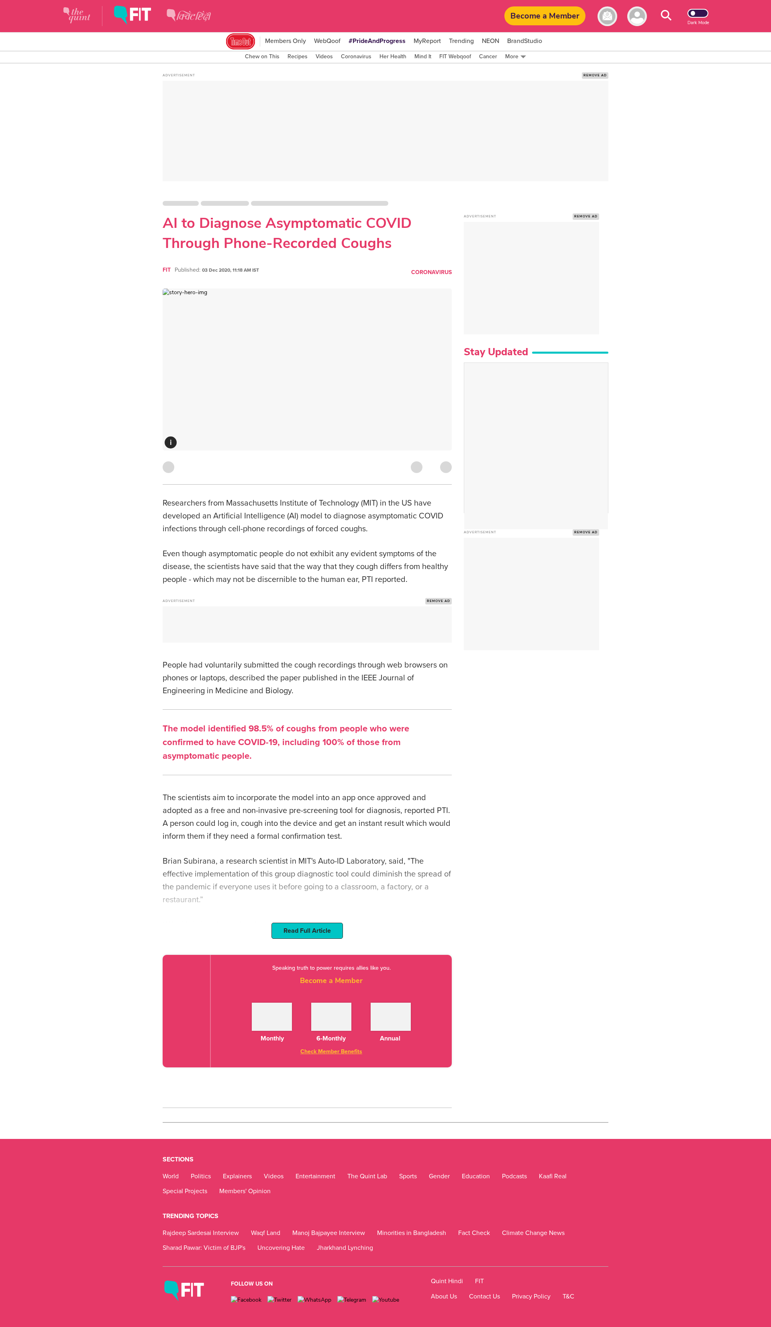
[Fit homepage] (138, 16)
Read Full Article (307, 931)
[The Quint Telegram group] (351, 1300)
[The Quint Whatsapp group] (314, 1300)
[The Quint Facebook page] (246, 1300)
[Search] (666, 16)
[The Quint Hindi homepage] (189, 22)
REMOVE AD (595, 75)
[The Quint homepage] (77, 16)
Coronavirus (431, 272)
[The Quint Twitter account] (279, 1300)
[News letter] (607, 16)
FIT (167, 269)
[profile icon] (637, 16)
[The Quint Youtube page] (385, 1300)
